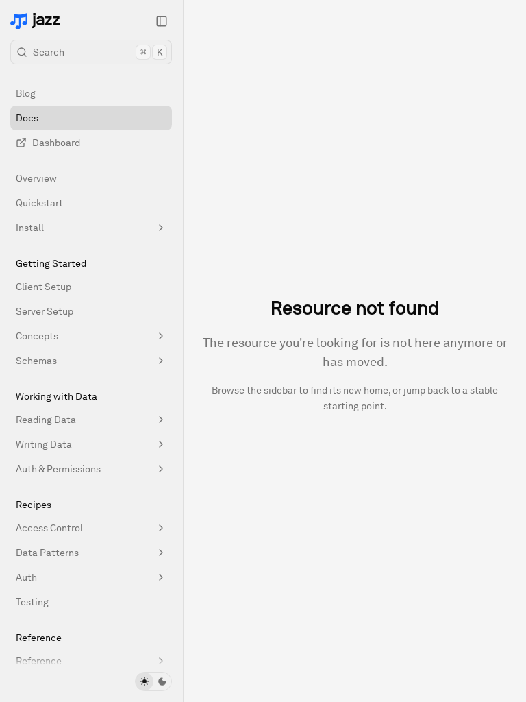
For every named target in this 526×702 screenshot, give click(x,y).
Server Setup (44, 311)
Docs (27, 117)
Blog (26, 93)
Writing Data (44, 444)
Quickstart (39, 202)
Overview (36, 178)
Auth (26, 577)
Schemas (36, 360)
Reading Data (46, 419)
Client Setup (43, 286)
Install (30, 227)
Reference (39, 660)
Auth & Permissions (58, 468)
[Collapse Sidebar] (161, 21)
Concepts (37, 335)
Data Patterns (47, 552)
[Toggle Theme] (153, 681)
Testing (32, 601)
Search (97, 52)
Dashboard (56, 142)
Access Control (49, 527)
